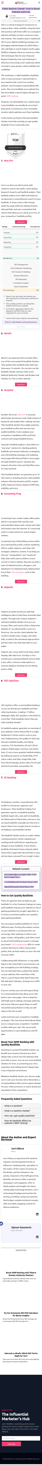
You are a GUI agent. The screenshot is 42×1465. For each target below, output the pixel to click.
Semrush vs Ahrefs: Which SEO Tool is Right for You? (21, 1354)
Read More (21, 222)
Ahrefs (7, 333)
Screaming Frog (12, 493)
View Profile (21, 327)
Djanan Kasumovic (21, 1227)
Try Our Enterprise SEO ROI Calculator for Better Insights (21, 1314)
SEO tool (21, 414)
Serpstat (8, 390)
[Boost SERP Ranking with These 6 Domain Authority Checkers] (19, 1261)
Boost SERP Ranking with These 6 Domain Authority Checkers (21, 1273)
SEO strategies (18, 572)
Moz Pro (8, 160)
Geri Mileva (13, 15)
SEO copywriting (19, 944)
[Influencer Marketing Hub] (21, 2)
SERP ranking (12, 96)
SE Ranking (10, 777)
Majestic (8, 587)
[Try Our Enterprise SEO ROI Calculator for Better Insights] (19, 1302)
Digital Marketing (33, 17)
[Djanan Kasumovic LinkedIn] (37, 1236)
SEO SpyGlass (11, 680)
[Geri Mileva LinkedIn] (37, 1214)
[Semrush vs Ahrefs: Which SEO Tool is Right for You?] (19, 1342)
